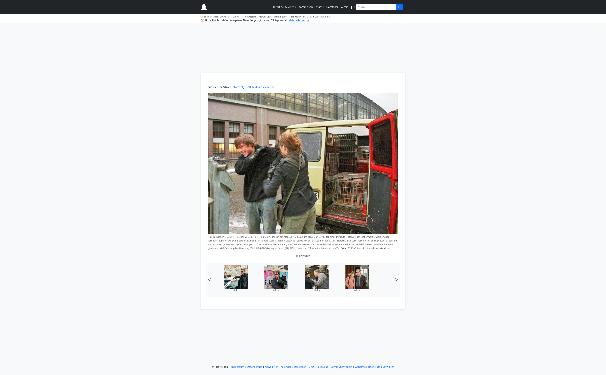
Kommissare (306, 7)
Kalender (286, 367)
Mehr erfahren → (298, 20)
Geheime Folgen (364, 367)
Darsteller (332, 7)
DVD (311, 367)
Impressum (237, 367)
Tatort (215, 16)
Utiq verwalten (386, 367)
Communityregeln (341, 367)
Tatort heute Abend (284, 7)
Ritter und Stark (264, 16)
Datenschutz (254, 367)
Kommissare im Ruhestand (244, 16)
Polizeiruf (322, 367)
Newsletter (271, 367)
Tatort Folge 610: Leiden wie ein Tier (289, 16)
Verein (344, 7)
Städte (320, 7)
